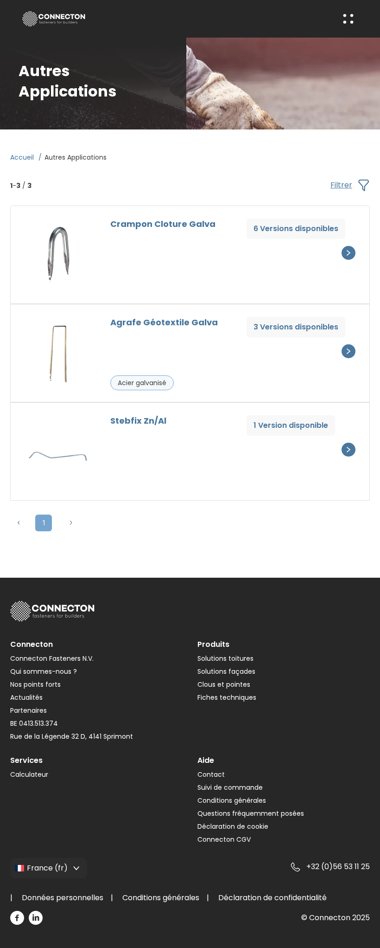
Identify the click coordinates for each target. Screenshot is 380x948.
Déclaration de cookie (232, 826)
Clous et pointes (223, 684)
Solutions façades (226, 671)
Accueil (23, 157)
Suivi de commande (230, 787)
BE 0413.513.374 (34, 723)
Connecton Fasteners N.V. (52, 658)
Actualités (26, 697)
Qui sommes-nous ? (43, 671)
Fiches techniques (226, 697)
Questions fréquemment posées (250, 813)
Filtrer (341, 185)
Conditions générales (231, 800)
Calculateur (29, 774)
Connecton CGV (224, 839)
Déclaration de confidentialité (272, 897)
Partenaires (28, 710)
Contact (211, 774)
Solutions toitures (225, 658)
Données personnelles (62, 897)
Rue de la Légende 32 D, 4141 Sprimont (71, 736)
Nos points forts (35, 684)
